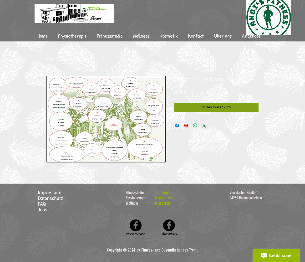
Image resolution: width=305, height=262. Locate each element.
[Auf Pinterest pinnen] (186, 125)
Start (50, 58)
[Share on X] (204, 125)
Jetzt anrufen (163, 192)
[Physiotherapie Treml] (136, 225)
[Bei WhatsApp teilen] (195, 125)
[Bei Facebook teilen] (177, 125)
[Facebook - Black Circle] (169, 225)
